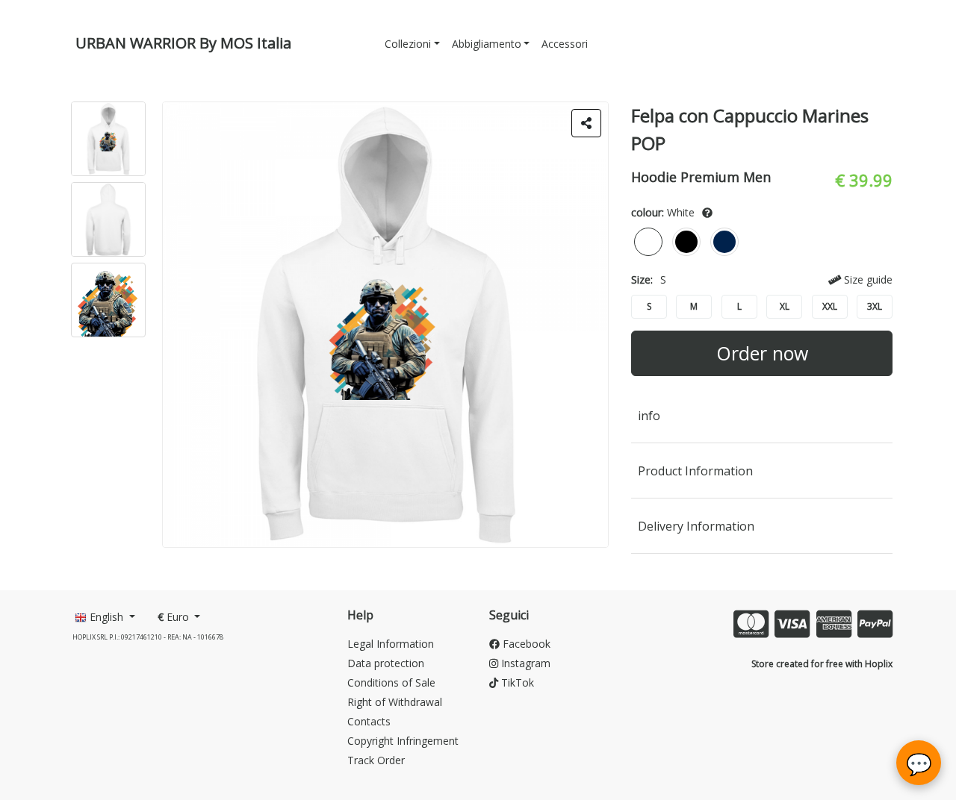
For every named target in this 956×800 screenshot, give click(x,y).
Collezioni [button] (408, 44)
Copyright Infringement (403, 741)
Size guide (867, 279)
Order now (762, 353)
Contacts (369, 721)
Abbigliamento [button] (486, 44)
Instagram (524, 663)
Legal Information (390, 644)
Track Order (376, 760)
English (106, 617)
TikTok (516, 682)
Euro (175, 617)
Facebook (525, 644)
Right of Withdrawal (394, 702)
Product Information (695, 471)
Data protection (385, 663)
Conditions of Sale (391, 682)
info (649, 415)
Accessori (564, 44)
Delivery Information (696, 526)
